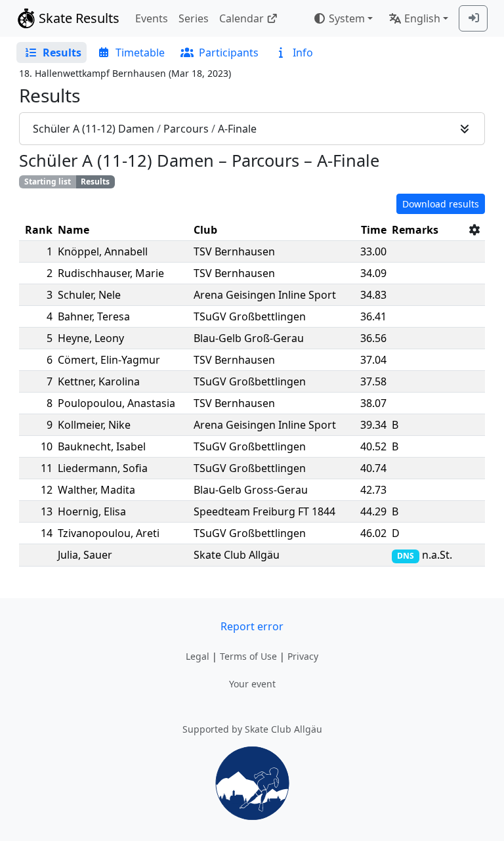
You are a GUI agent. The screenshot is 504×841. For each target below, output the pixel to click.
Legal (197, 656)
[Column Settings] (474, 230)
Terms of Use (248, 656)
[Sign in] (473, 18)
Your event (252, 684)
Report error (252, 626)
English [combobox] (422, 18)
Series (193, 18)
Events (151, 18)
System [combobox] (347, 18)
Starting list (47, 181)
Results (95, 181)
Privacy (302, 656)
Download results (440, 204)
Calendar (241, 18)
